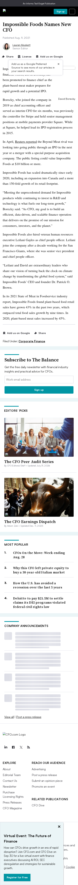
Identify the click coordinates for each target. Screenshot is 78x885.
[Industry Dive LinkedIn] (5, 747)
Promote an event (43, 786)
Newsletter (9, 786)
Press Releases (12, 802)
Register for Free (17, 877)
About (7, 769)
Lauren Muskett (21, 44)
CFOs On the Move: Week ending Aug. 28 (39, 555)
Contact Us (10, 781)
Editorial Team (12, 775)
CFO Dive (38, 805)
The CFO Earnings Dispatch (30, 521)
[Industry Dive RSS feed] (28, 747)
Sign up (61, 11)
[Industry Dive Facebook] (13, 747)
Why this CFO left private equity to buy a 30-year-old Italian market (41, 570)
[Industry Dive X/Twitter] (21, 747)
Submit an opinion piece (47, 781)
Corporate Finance (32, 341)
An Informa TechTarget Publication (39, 3)
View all (9, 717)
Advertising (39, 769)
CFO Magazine (12, 808)
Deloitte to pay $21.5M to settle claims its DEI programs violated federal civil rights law (39, 602)
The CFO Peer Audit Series (29, 461)
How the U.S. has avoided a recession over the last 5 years (37, 585)
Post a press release (28, 717)
